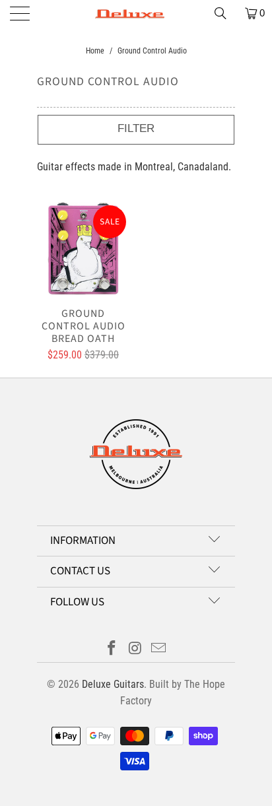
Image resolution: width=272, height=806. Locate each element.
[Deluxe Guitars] (136, 13)
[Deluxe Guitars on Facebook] (111, 649)
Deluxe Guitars (113, 684)
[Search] (225, 13)
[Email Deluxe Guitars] (159, 649)
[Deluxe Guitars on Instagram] (135, 649)
